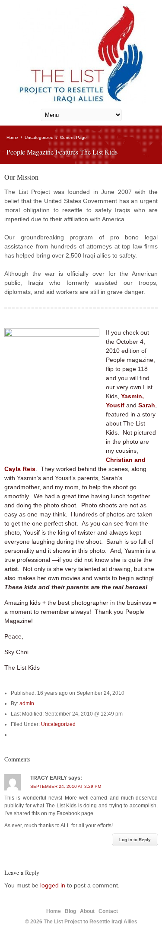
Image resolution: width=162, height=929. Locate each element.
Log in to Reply (135, 839)
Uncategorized (39, 137)
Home (12, 137)
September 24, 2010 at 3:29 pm (65, 786)
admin (26, 703)
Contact (108, 911)
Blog (70, 911)
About (87, 911)
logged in (52, 885)
